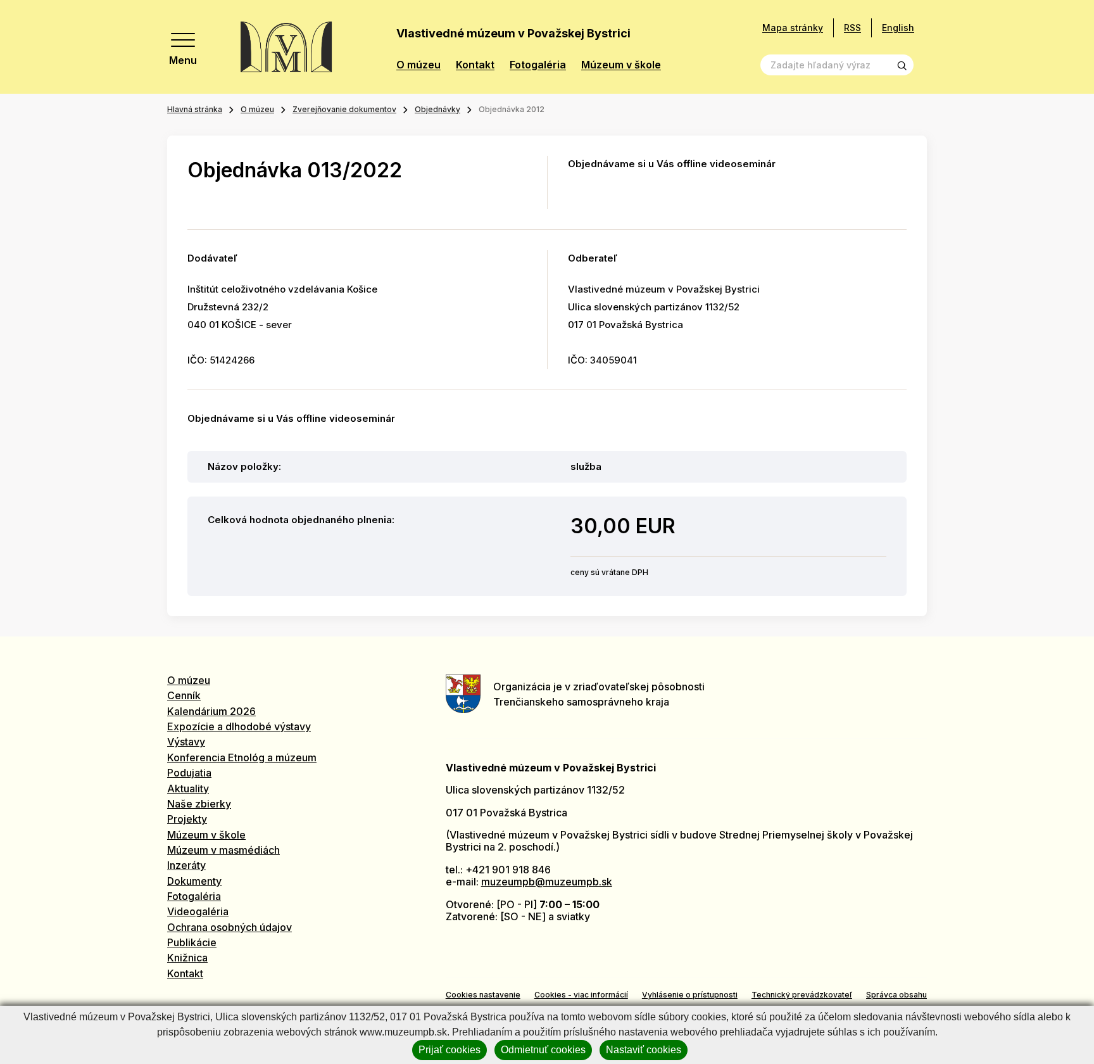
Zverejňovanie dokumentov (344, 109)
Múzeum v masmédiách (223, 850)
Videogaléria (198, 911)
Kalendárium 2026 (211, 711)
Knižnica (187, 957)
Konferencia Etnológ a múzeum (242, 757)
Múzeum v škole (621, 65)
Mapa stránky (792, 28)
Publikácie (192, 942)
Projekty (187, 819)
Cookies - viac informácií (581, 994)
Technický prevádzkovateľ (801, 994)
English (898, 27)
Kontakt (475, 65)
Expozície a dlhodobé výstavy (239, 726)
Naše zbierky (199, 803)
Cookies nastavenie (483, 994)
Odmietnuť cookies (543, 1049)
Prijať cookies (449, 1049)
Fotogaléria (538, 65)
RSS (852, 27)
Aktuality (188, 788)
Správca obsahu (896, 994)
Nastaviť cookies (643, 1049)
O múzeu (418, 65)
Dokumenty (194, 881)
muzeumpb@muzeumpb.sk (546, 881)
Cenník (184, 695)
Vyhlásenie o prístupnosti (690, 994)
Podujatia (189, 772)
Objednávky (437, 109)
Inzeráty (186, 865)
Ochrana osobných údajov (229, 927)
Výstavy (186, 741)
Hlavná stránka (194, 109)
